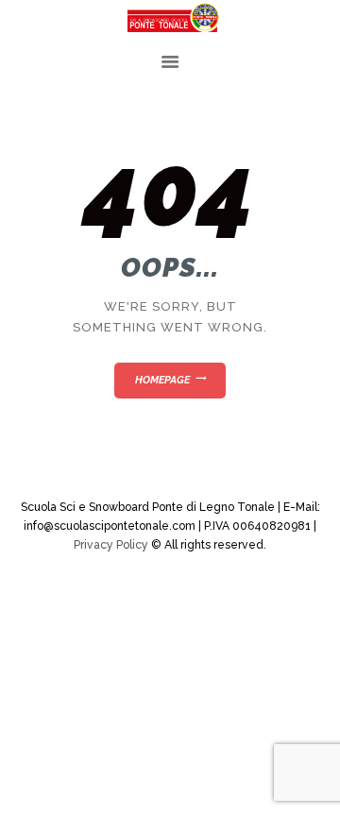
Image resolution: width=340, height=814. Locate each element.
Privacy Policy (111, 544)
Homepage (162, 380)
